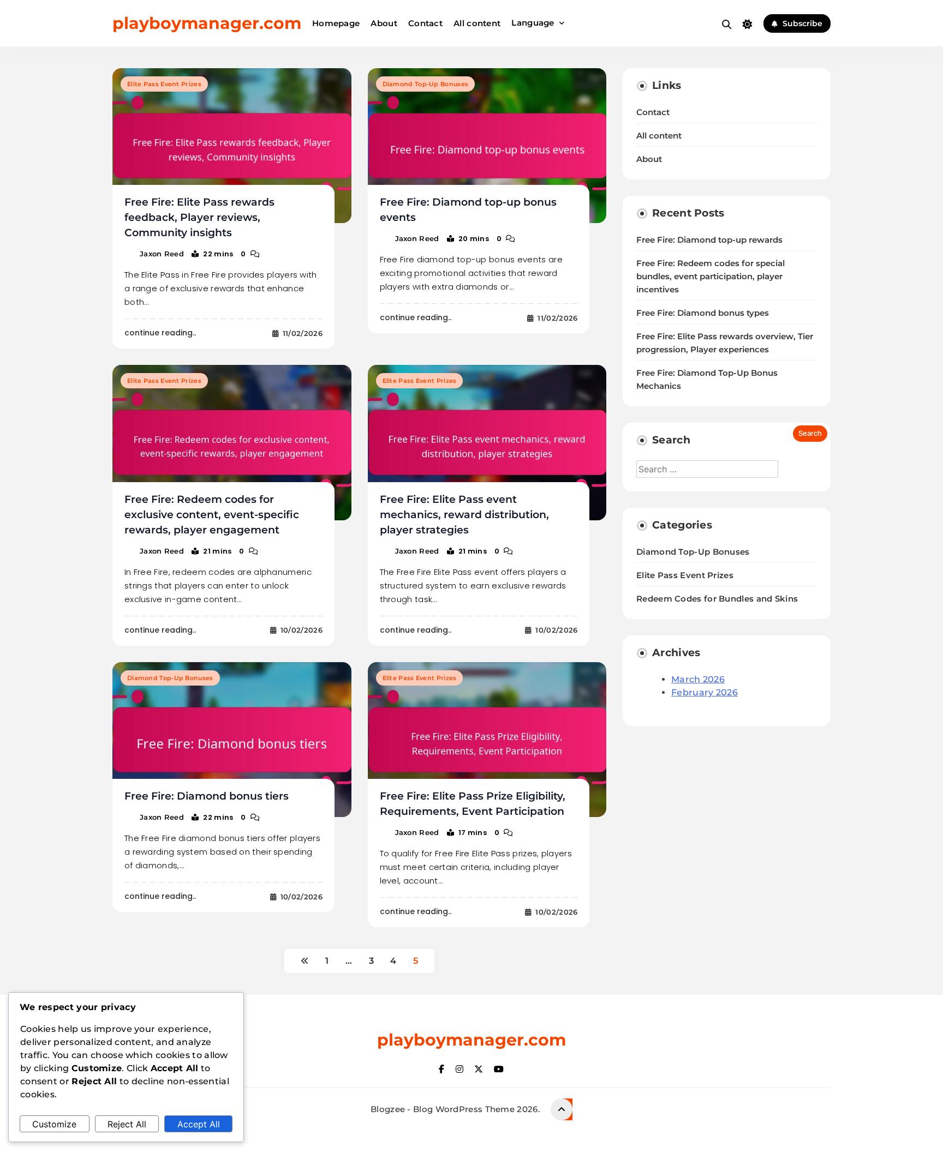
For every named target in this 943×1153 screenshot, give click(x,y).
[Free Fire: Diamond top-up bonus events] (487, 145)
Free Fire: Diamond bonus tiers (206, 796)
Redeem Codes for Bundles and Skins (717, 598)
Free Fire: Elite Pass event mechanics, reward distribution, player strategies (464, 514)
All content (476, 23)
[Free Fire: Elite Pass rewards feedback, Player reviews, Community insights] (231, 145)
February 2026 (704, 692)
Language (532, 22)
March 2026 (698, 679)
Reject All (127, 1124)
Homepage (336, 23)
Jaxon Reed (162, 253)
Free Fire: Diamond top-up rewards (709, 240)
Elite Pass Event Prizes (164, 84)
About (384, 23)
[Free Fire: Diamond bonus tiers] (231, 739)
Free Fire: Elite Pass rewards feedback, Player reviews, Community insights (199, 217)
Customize (54, 1124)
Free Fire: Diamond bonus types (702, 313)
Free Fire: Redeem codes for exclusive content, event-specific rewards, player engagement (211, 514)
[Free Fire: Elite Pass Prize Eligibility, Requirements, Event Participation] (487, 739)
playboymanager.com (206, 23)
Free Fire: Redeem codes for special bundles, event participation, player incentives (710, 277)
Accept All (198, 1124)
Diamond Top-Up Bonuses (426, 84)
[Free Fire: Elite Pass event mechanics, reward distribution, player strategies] (487, 442)
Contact (425, 23)
